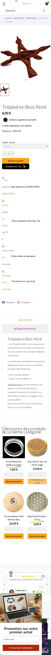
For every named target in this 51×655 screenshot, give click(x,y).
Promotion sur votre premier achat (21, 630)
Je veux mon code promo (21, 648)
